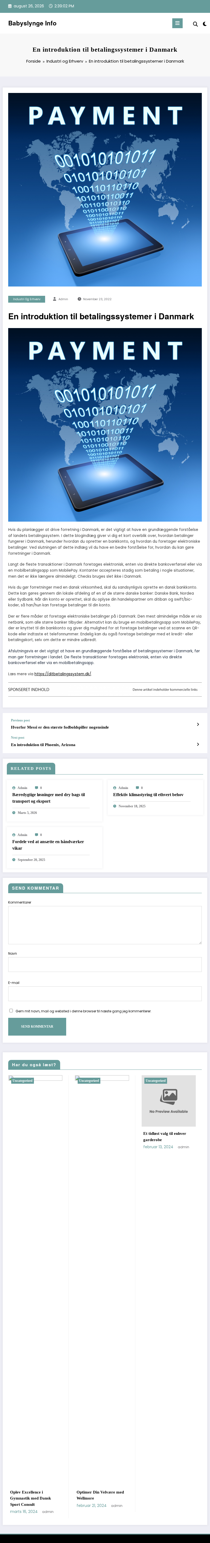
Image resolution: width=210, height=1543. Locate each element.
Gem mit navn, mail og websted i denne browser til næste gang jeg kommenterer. (83, 1011)
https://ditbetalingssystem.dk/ (62, 674)
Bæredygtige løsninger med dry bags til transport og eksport (48, 797)
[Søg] (195, 24)
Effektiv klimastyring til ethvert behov (148, 794)
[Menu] (177, 23)
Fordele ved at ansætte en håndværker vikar (48, 845)
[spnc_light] (204, 24)
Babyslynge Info (32, 23)
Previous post (20, 720)
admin (63, 299)
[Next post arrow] (198, 744)
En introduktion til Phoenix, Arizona (43, 745)
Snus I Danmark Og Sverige (116, 1133)
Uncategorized (36, 1081)
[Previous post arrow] (198, 724)
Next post (17, 738)
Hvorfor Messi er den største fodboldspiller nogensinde (60, 727)
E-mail (13, 982)
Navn (12, 953)
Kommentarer (19, 902)
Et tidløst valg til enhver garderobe (45, 1136)
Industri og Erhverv (26, 299)
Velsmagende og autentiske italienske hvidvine (181, 1136)
